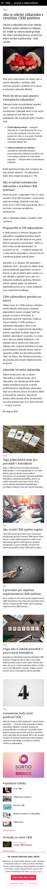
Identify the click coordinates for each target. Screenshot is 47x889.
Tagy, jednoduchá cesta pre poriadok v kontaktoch (20, 461)
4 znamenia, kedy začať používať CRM (18, 715)
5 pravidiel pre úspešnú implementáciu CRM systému (22, 592)
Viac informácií (35, 871)
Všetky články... (9, 830)
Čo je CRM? (18, 788)
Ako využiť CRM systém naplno (23, 529)
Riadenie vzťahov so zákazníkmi (26, 813)
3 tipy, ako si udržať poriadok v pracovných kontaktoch (23, 650)
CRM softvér (18, 822)
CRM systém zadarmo (22, 797)
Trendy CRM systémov (22, 845)
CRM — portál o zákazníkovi (21, 3)
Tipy (5, 9)
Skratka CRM (18, 805)
